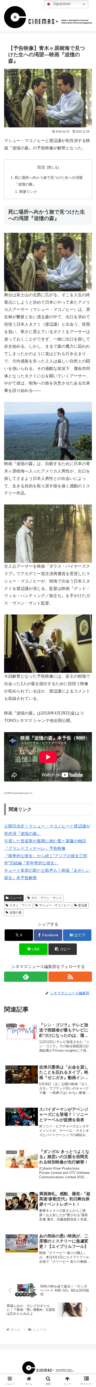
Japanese (61, 4)
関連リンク (28, 192)
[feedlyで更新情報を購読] (26, 977)
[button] (62, 949)
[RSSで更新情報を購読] (70, 977)
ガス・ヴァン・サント (46, 898)
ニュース (16, 898)
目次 (41, 167)
